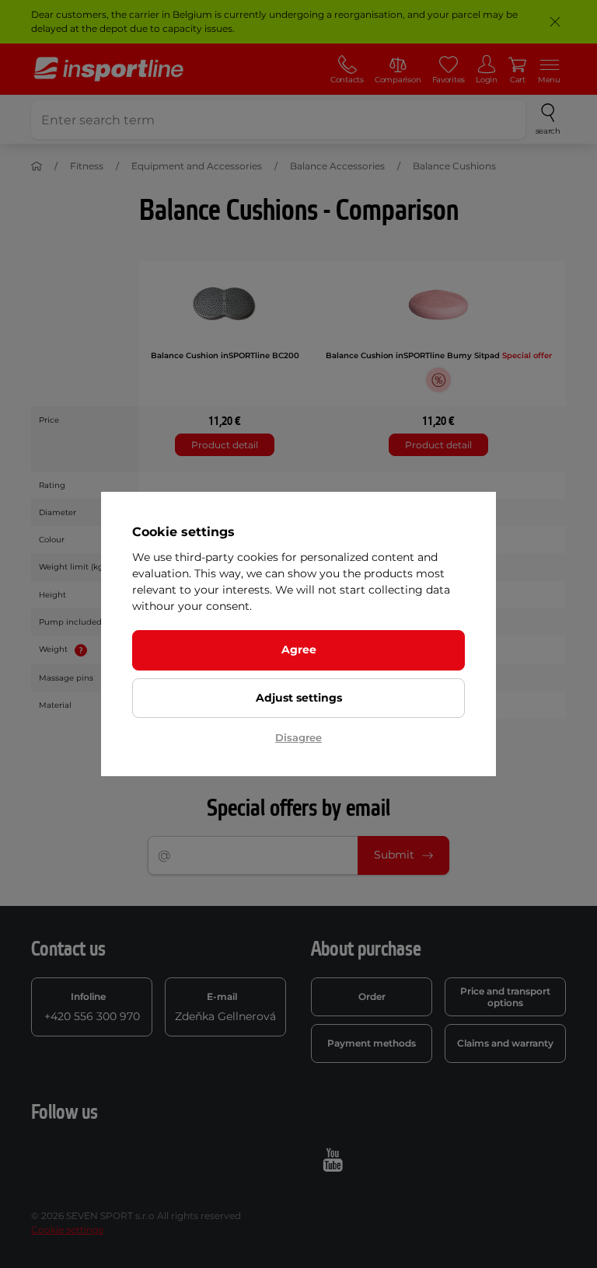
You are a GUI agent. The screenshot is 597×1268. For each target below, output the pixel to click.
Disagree (298, 737)
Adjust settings (299, 698)
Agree (298, 650)
